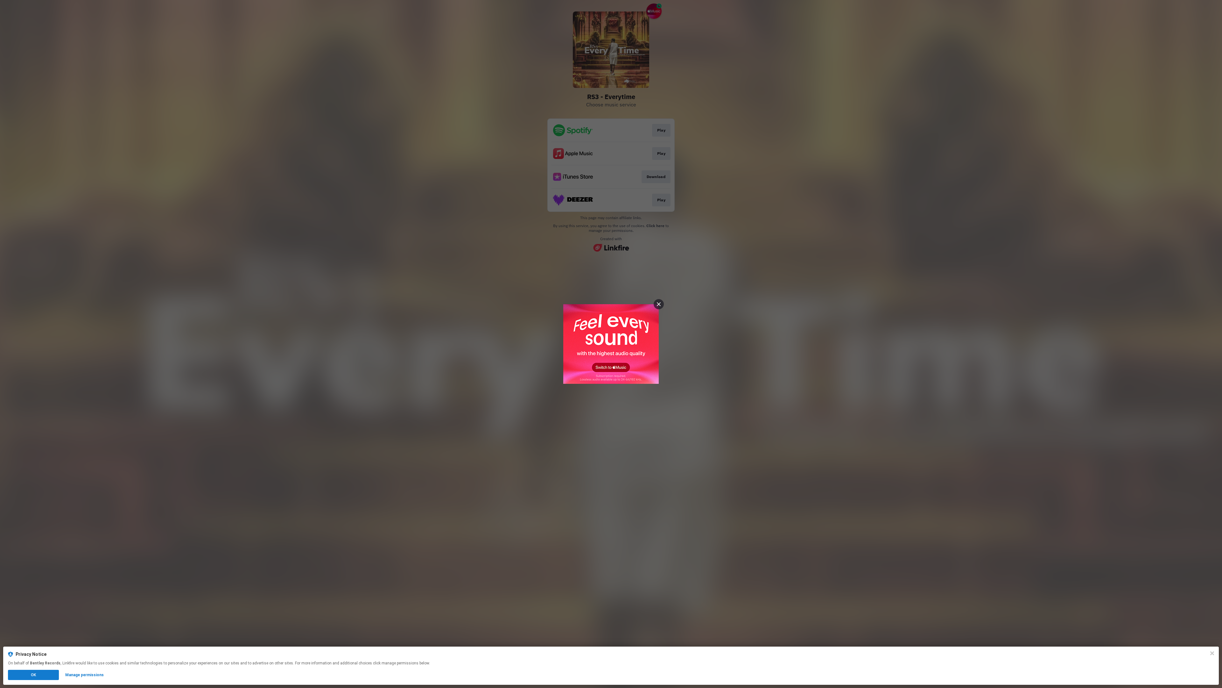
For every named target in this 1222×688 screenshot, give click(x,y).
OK (33, 675)
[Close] (1212, 653)
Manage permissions (84, 675)
